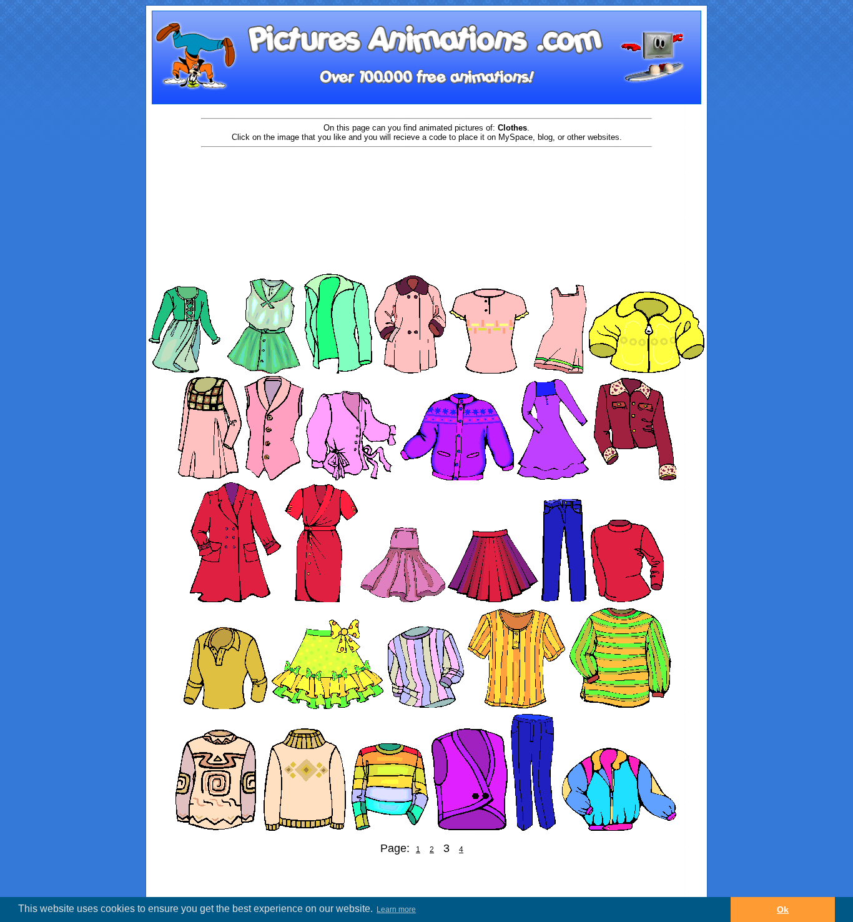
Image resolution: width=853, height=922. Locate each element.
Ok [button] (783, 910)
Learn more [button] (396, 909)
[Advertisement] (426, 189)
